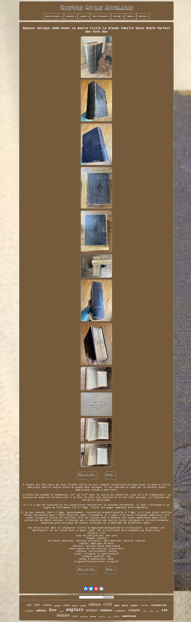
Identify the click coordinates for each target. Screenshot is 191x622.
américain (129, 616)
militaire (41, 610)
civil (107, 604)
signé (116, 605)
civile (75, 616)
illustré (125, 605)
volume (47, 605)
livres (144, 605)
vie (164, 610)
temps (151, 611)
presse (93, 616)
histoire (63, 615)
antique (91, 610)
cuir (29, 605)
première (29, 610)
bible (117, 617)
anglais (74, 609)
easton (145, 611)
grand (109, 617)
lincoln (61, 611)
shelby (66, 605)
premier (57, 606)
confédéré (120, 610)
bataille (83, 605)
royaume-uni (158, 605)
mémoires (102, 617)
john (157, 611)
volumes (106, 610)
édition (95, 604)
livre (53, 609)
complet (134, 610)
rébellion (134, 605)
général (75, 606)
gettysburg (84, 617)
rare (37, 605)
